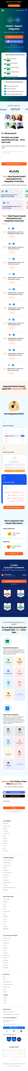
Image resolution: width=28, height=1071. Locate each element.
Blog (4, 977)
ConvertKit (5, 885)
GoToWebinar (6, 875)
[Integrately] (2, 10)
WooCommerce (6, 911)
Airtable (5, 921)
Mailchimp (5, 877)
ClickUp (4, 909)
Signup (4, 989)
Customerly (5, 851)
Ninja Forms (5, 960)
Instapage (5, 963)
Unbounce (5, 953)
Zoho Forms (5, 965)
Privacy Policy (10, 1066)
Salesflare (5, 841)
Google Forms (6, 943)
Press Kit (5, 991)
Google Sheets (6, 899)
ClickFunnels (6, 880)
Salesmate (5, 843)
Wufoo (4, 950)
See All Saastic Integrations (20, 764)
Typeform (5, 948)
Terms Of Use (17, 1066)
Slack (4, 914)
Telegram (5, 926)
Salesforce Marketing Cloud (9, 887)
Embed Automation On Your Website (11, 1014)
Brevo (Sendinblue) (7, 872)
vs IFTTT (5, 1002)
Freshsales (5, 831)
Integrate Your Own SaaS (8, 1011)
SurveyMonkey (6, 955)
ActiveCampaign (6, 862)
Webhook (5, 901)
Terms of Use (16, 811)
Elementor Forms (7, 938)
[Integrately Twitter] (6, 1031)
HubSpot (5, 867)
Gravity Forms (6, 940)
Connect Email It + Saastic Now (12, 507)
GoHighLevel (6, 870)
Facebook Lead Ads (7, 860)
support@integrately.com (10, 1034)
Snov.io (4, 846)
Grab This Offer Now (14, 5)
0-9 (3, 1050)
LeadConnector (6, 865)
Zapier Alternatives (7, 982)
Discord (5, 919)
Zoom (4, 924)
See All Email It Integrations (20, 694)
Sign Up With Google (15, 41)
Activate (7, 191)
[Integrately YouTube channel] (21, 1031)
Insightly (5, 828)
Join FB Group (15, 1027)
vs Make (5, 1000)
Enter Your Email (6, 801)
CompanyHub (6, 833)
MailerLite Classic (7, 882)
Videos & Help (6, 986)
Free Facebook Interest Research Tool (8, 1021)
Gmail (4, 904)
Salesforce (5, 823)
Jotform (5, 945)
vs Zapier (5, 997)
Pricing (4, 979)
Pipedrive (5, 838)
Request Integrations (8, 984)
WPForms (5, 958)
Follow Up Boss (6, 826)
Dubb (4, 848)
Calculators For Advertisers (9, 1024)
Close (4, 836)
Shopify (4, 906)
